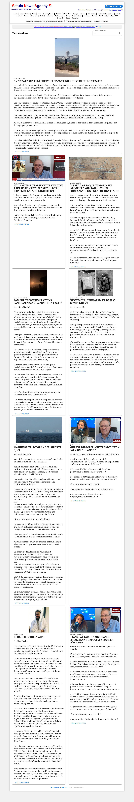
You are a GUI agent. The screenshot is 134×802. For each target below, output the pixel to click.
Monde (118, 14)
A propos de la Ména (101, 21)
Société (42, 16)
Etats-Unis (67, 14)
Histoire (50, 16)
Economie (60, 18)
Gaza (68, 18)
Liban (20, 16)
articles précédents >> (59, 787)
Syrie (33, 14)
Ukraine (58, 14)
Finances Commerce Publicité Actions (79, 21)
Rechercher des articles (100, 30)
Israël (15, 14)
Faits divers (59, 16)
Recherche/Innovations (105, 14)
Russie (94, 16)
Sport (68, 16)
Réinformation (104, 16)
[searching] (120, 33)
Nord (26, 16)
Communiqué (76, 16)
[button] (114, 6)
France (82, 14)
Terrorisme (91, 14)
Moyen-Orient (24, 14)
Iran (39, 14)
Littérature (33, 16)
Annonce (87, 16)
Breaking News (48, 14)
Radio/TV (114, 16)
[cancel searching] (94, 33)
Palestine (75, 18)
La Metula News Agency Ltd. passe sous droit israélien (44, 21)
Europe (75, 14)
